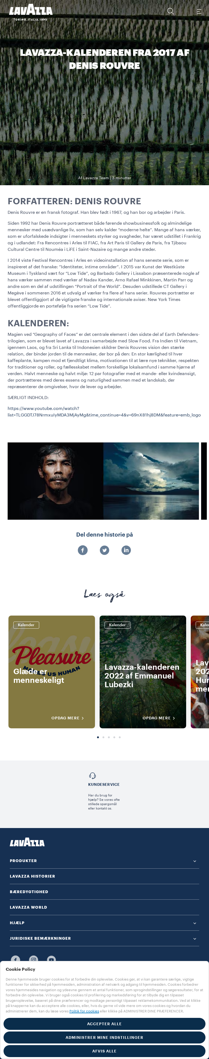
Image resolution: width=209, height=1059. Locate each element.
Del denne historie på (104, 535)
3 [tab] (109, 737)
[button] (170, 11)
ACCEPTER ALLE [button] (104, 1024)
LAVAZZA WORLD (28, 907)
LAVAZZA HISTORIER (32, 876)
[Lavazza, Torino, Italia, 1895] (27, 12)
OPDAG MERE (65, 718)
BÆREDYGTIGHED (29, 892)
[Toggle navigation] (199, 11)
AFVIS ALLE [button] (104, 1051)
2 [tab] (103, 737)
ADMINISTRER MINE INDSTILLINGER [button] (104, 1037)
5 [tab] (119, 737)
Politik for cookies (84, 1011)
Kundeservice (104, 784)
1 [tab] (98, 737)
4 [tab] (114, 737)
